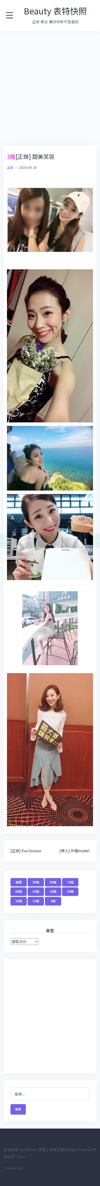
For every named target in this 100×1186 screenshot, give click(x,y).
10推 (36, 901)
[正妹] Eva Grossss (25, 850)
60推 (18, 891)
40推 (53, 891)
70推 (70, 882)
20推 (18, 901)
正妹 (10, 167)
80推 (53, 882)
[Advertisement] (50, 88)
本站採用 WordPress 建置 (24, 1149)
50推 (36, 891)
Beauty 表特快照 (55, 11)
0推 (53, 901)
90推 (36, 882)
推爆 (19, 882)
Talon (20, 1156)
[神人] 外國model (75, 850)
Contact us (14, 1168)
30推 (70, 891)
